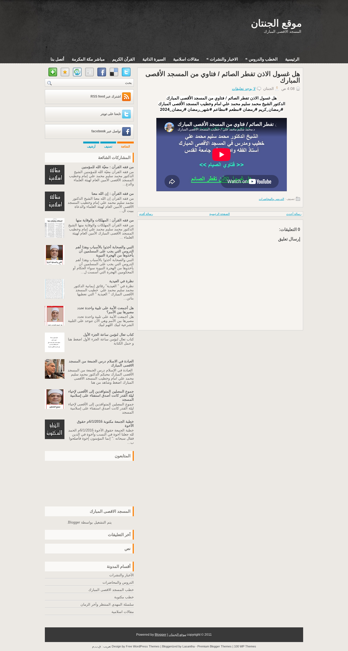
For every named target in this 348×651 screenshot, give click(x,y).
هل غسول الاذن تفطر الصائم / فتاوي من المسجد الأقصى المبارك (222, 77)
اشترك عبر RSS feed (106, 96)
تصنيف (108, 146)
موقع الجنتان (276, 23)
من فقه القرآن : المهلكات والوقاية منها (105, 220)
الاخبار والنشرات (222, 58)
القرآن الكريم (123, 59)
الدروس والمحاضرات (271, 199)
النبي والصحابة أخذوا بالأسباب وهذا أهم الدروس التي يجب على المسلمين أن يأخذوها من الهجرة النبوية (105, 251)
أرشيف (91, 146)
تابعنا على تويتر (111, 114)
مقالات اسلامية (186, 59)
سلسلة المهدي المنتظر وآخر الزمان (107, 604)
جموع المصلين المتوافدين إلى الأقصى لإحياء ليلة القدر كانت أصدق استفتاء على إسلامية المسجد (101, 395)
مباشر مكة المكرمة (88, 59)
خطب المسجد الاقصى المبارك (111, 590)
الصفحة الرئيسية (219, 213)
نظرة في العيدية (121, 281)
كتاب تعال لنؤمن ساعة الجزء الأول (108, 335)
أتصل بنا (57, 59)
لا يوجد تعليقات (244, 88)
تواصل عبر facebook (106, 131)
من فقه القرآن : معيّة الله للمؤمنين (108, 167)
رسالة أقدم (146, 213)
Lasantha (188, 646)
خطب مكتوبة (124, 597)
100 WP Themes (245, 646)
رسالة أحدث (293, 213)
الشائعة (125, 146)
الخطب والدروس (261, 58)
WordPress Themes (146, 646)
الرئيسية (292, 59)
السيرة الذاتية (154, 59)
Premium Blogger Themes (214, 646)
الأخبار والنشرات (121, 575)
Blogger (74, 522)
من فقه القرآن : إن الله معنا (113, 194)
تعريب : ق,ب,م (102, 646)
